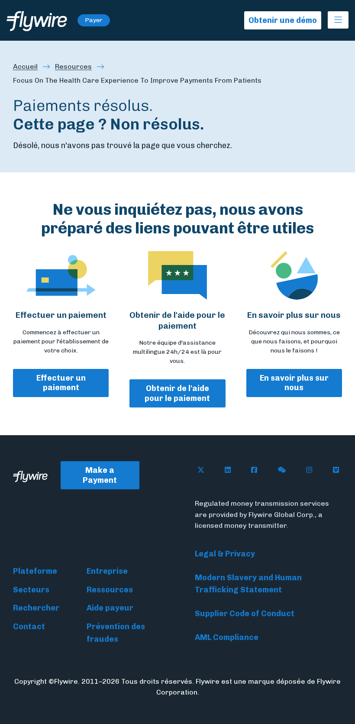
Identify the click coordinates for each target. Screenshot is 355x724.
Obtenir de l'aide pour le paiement (177, 393)
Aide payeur (110, 608)
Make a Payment (100, 475)
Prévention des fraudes (116, 633)
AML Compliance (226, 637)
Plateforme (35, 571)
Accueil (25, 66)
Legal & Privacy (225, 554)
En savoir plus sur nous (294, 383)
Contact (29, 626)
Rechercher (36, 608)
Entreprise (107, 571)
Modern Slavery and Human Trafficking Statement (248, 584)
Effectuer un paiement (61, 383)
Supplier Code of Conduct (244, 613)
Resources (73, 66)
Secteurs (31, 590)
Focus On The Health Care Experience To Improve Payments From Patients (137, 80)
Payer (94, 20)
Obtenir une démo (282, 20)
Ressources (110, 590)
